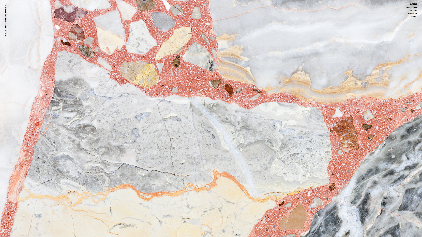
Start (413, 4)
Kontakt (412, 14)
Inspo (414, 17)
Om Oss (413, 11)
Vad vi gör (411, 7)
